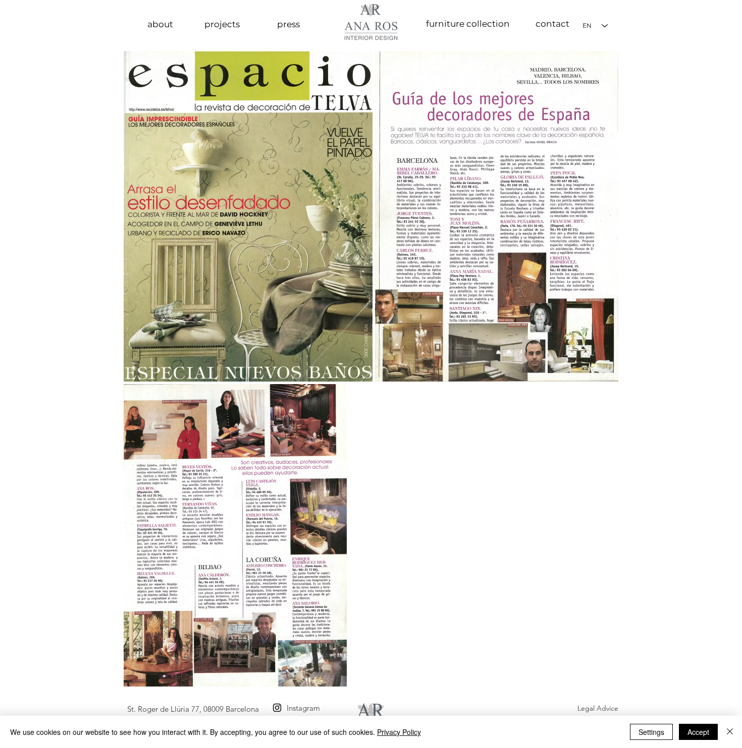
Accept (698, 732)
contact (552, 24)
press (288, 24)
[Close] (730, 732)
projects (222, 24)
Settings (651, 732)
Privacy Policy (399, 732)
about (160, 24)
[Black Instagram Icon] (277, 707)
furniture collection (468, 24)
